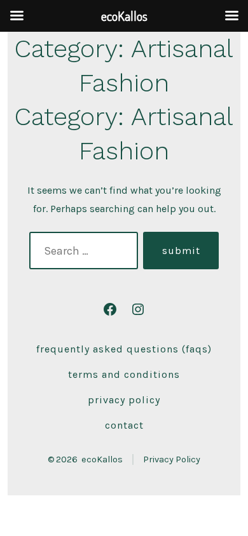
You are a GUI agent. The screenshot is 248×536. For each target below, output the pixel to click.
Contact (124, 425)
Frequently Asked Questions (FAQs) (124, 349)
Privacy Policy (124, 400)
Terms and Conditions (124, 374)
